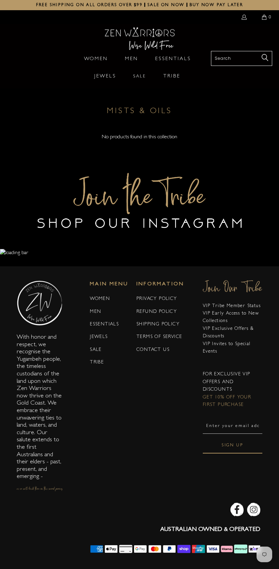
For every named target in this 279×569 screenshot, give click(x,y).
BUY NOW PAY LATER (216, 5)
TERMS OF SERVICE (159, 337)
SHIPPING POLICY (158, 324)
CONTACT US (152, 350)
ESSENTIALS (104, 324)
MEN (95, 311)
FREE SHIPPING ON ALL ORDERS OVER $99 (89, 5)
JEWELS (99, 337)
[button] (96, 59)
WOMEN (100, 299)
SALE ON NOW (165, 5)
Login (245, 17)
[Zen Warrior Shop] (140, 39)
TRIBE (97, 362)
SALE (96, 350)
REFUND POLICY (156, 311)
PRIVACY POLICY (156, 299)
